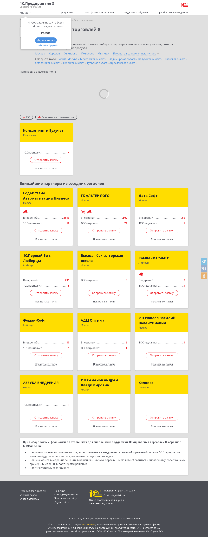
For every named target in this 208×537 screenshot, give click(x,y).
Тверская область (74, 63)
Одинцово (70, 53)
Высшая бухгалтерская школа (102, 258)
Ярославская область (123, 63)
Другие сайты (61, 502)
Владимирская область (122, 59)
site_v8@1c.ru (117, 495)
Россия (62, 59)
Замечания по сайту (65, 498)
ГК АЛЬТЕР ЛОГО (95, 195)
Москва (40, 53)
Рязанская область (175, 59)
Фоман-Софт (34, 320)
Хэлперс (146, 382)
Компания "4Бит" (154, 258)
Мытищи (103, 53)
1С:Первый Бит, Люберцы (37, 258)
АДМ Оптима (92, 320)
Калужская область (150, 59)
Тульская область (98, 63)
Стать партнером (29, 498)
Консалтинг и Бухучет (43, 130)
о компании (88, 524)
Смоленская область (48, 63)
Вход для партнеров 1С (33, 490)
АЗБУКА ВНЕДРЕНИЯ (41, 382)
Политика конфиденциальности (66, 492)
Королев (54, 53)
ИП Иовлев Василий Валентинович (157, 320)
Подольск (87, 53)
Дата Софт (148, 195)
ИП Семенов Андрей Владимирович (99, 383)
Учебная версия (29, 494)
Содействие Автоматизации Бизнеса (46, 196)
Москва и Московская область (86, 59)
